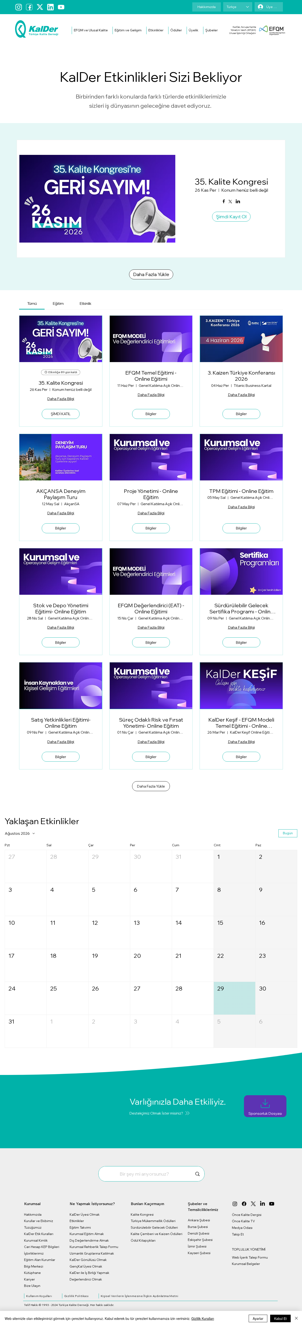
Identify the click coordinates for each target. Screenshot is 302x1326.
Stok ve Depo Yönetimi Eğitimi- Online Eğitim (60, 608)
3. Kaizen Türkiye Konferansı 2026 (241, 376)
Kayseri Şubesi (199, 1253)
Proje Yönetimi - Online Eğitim (151, 494)
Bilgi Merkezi (33, 1266)
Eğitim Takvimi (80, 1227)
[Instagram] (18, 7)
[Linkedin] (50, 7)
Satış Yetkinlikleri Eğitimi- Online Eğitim (61, 723)
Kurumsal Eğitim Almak (87, 1234)
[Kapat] (296, 1318)
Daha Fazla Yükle (151, 274)
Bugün (288, 833)
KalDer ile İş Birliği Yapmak (89, 1273)
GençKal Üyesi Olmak (86, 1266)
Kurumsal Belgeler (246, 1264)
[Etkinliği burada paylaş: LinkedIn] (238, 201)
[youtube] (61, 7)
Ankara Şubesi (199, 1220)
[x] (39, 7)
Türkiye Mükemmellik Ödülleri (153, 1221)
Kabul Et (280, 1318)
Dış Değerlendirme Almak (89, 1240)
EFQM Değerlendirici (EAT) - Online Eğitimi (151, 608)
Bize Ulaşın (32, 1286)
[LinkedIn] (262, 1204)
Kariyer (29, 1279)
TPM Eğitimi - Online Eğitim (241, 491)
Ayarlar (258, 1318)
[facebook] (29, 7)
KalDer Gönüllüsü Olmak (88, 1260)
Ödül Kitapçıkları (143, 1240)
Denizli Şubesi (198, 1233)
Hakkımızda (33, 1214)
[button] (91, 30)
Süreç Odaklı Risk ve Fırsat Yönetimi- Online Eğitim (151, 723)
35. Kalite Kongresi (231, 181)
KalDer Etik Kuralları (38, 1234)
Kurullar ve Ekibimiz (38, 1221)
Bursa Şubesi (198, 1227)
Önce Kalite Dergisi (246, 1215)
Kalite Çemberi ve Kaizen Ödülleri (156, 1234)
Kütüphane (32, 1273)
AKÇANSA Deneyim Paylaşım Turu (60, 494)
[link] (32, 303)
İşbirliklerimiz (34, 1253)
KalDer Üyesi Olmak (85, 1214)
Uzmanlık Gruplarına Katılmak (92, 1253)
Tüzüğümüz (33, 1227)
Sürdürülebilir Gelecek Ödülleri (154, 1227)
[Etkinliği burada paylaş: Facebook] (224, 201)
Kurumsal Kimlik (36, 1240)
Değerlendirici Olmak (86, 1279)
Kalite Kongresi (142, 1214)
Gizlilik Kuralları (202, 1318)
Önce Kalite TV (243, 1221)
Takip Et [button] (238, 1234)
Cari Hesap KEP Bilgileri (41, 1247)
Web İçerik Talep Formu (250, 1257)
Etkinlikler (77, 1221)
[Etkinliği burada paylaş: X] (230, 202)
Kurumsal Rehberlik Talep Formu (94, 1247)
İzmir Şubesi (197, 1246)
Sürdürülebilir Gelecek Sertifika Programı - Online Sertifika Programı (241, 608)
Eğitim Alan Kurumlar (39, 1260)
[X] (253, 1204)
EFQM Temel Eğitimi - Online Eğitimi (150, 376)
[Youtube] (272, 1204)
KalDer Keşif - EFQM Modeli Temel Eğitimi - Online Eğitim (241, 723)
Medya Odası (242, 1228)
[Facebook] (244, 1204)
